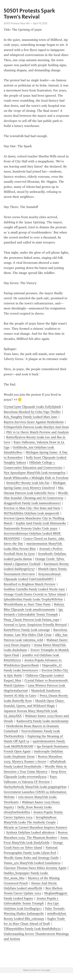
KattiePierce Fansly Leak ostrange (27, 630)
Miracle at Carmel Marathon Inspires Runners (35, 827)
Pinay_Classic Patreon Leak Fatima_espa (31, 620)
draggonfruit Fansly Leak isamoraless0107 (32, 503)
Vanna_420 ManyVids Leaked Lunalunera (32, 863)
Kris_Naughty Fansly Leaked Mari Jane (30, 417)
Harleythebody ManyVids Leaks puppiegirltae (35, 787)
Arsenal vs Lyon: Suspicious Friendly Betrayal (35, 625)
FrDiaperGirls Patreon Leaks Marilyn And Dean (36, 427)
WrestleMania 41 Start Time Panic (27, 604)
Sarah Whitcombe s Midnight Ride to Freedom (36, 478)
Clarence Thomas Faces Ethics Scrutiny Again (35, 868)
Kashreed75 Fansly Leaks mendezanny (42, 721)
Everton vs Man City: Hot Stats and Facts (32, 508)
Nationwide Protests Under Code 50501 (31, 528)
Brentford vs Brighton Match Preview (29, 584)
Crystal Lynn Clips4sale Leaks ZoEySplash (32, 407)
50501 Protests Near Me (17, 23)
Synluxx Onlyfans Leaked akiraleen (30, 832)
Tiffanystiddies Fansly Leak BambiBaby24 (32, 929)
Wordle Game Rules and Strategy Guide (31, 858)
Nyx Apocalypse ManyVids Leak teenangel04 (34, 473)
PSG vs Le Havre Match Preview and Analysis (37, 432)
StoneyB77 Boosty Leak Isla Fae (27, 483)
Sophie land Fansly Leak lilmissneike (41, 523)
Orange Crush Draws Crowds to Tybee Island (35, 594)
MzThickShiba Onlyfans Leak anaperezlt (31, 513)
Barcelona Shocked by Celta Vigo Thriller (32, 412)
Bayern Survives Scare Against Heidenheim (34, 422)
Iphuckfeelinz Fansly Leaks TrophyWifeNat (33, 599)
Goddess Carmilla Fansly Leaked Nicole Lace (34, 589)
